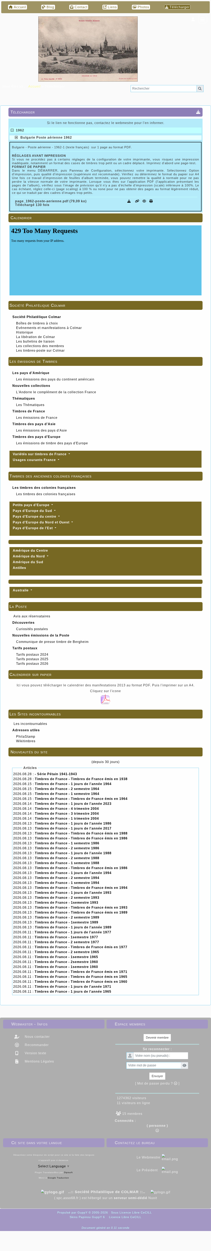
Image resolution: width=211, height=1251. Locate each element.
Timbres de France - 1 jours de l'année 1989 (73, 927)
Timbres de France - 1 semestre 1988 (67, 863)
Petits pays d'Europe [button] (31, 505)
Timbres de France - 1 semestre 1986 (67, 843)
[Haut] (205, 502)
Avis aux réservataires (31, 616)
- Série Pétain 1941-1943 (56, 774)
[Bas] (205, 517)
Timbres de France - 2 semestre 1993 (67, 897)
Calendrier (105, 217)
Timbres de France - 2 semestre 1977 (67, 942)
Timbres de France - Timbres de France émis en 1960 (81, 981)
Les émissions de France (36, 417)
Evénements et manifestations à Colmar (49, 328)
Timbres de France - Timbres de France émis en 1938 (81, 779)
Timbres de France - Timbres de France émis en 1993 (81, 907)
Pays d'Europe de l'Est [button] (33, 528)
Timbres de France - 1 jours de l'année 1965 (73, 991)
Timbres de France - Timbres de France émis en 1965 (81, 976)
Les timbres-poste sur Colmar (40, 350)
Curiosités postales (32, 629)
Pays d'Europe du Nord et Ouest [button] (41, 522)
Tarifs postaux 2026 (32, 663)
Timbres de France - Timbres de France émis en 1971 (81, 972)
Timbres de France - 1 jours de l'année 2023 (73, 803)
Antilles (19, 568)
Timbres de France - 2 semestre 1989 (67, 917)
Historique (24, 332)
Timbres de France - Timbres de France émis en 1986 (81, 838)
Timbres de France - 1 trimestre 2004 (67, 818)
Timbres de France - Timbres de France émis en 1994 (81, 887)
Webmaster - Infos (53, 1024)
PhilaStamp (25, 736)
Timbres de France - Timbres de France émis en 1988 (81, 833)
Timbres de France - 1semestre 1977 (66, 937)
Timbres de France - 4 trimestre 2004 (67, 808)
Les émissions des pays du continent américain (55, 379)
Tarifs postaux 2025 (32, 659)
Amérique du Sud (28, 562)
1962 (19, 130)
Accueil (34, 86)
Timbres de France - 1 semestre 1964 (67, 794)
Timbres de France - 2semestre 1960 (66, 962)
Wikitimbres (25, 741)
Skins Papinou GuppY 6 (88, 1217)
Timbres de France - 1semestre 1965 (66, 957)
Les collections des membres (40, 346)
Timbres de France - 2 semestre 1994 (67, 878)
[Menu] (202, 19)
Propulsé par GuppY (73, 1212)
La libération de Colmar (35, 337)
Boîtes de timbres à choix (37, 323)
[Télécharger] (129, 201)
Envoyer (157, 1076)
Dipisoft (68, 1172)
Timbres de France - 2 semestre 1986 (67, 848)
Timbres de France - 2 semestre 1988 (67, 858)
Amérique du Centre (30, 550)
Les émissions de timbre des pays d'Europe (52, 443)
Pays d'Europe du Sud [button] (33, 511)
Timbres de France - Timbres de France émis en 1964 (81, 798)
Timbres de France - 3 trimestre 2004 (67, 813)
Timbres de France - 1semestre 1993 (66, 902)
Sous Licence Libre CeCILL (132, 1212)
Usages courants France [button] (35, 460)
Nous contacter (37, 1036)
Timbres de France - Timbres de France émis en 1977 (81, 947)
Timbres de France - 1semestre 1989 (66, 922)
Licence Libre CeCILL (124, 1217)
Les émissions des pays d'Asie (41, 430)
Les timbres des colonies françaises (45, 494)
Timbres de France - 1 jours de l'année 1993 (73, 892)
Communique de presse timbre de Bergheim (52, 642)
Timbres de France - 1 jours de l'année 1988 (73, 853)
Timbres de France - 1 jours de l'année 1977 (73, 932)
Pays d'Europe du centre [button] (35, 516)
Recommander (36, 1045)
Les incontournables (30, 724)
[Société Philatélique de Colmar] (88, 48)
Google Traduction (58, 1178)
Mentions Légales (39, 1061)
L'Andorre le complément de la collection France (56, 392)
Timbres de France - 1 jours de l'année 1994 (73, 873)
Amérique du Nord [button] (29, 556)
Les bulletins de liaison (35, 341)
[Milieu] (205, 510)
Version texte (35, 1053)
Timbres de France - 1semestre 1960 (66, 967)
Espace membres (156, 1024)
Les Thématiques (30, 405)
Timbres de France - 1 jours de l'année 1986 (73, 823)
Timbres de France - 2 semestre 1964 (67, 789)
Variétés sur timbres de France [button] (40, 454)
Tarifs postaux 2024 (32, 654)
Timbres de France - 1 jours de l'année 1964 (73, 784)
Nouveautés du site (105, 752)
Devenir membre (157, 1037)
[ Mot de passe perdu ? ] (157, 1083)
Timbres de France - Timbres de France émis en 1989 (81, 912)
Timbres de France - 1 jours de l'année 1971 (73, 986)
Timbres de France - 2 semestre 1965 (67, 952)
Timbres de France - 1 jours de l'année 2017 (73, 828)
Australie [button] (21, 590)
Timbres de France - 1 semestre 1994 (67, 883)
